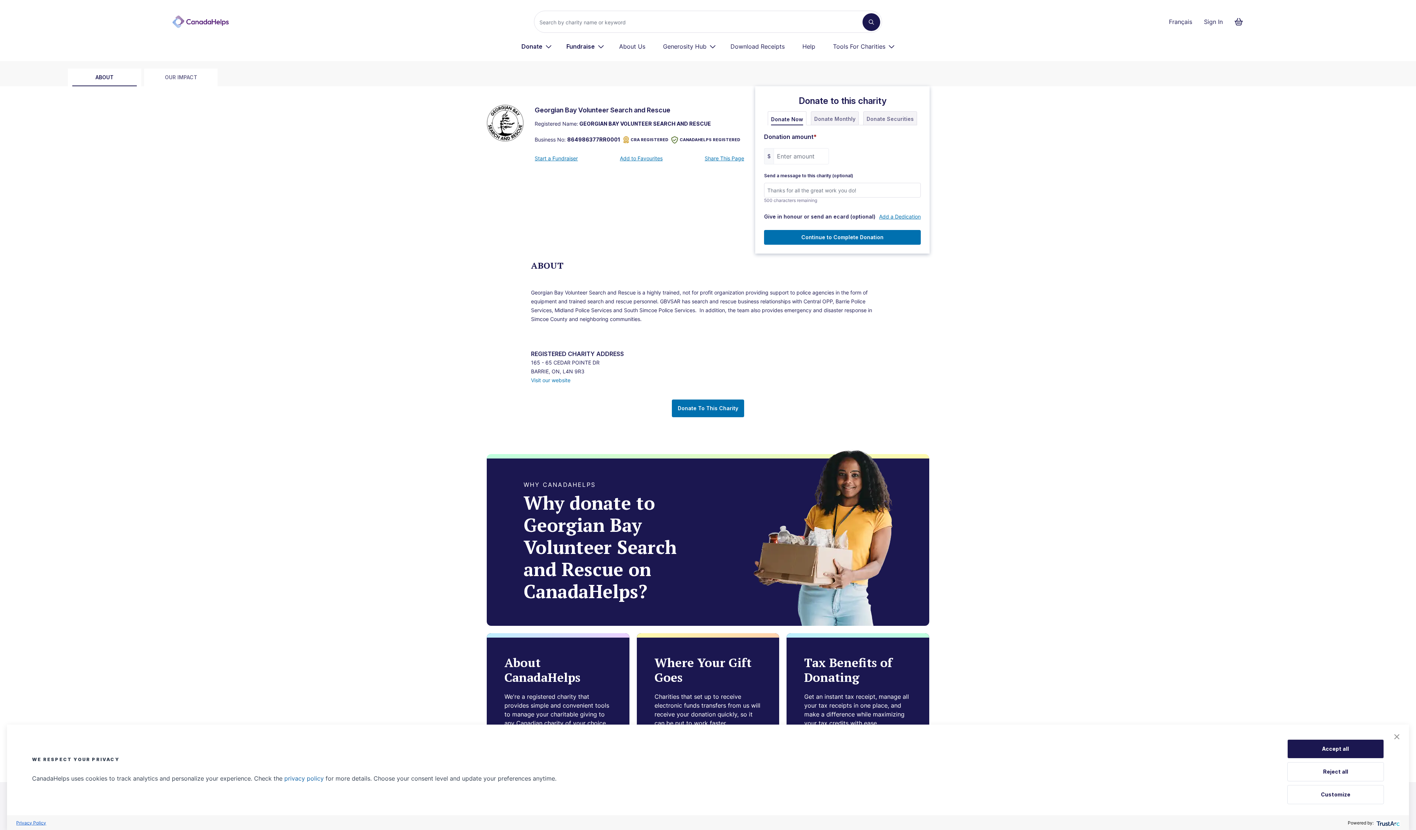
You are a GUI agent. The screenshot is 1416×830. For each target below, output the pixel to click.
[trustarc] (1387, 823)
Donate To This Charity (708, 408)
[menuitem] (536, 46)
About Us (632, 46)
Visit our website (550, 380)
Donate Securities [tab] (890, 119)
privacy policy (304, 778)
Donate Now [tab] (787, 119)
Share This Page (724, 158)
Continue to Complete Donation (842, 237)
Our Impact (181, 77)
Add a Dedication (900, 216)
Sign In (1213, 21)
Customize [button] (1335, 794)
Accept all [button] (1335, 749)
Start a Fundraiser (556, 158)
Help (808, 46)
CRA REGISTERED (649, 139)
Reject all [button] (1335, 771)
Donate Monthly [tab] (835, 119)
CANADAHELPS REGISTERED (710, 139)
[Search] (871, 22)
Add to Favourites (641, 158)
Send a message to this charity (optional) (808, 175)
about (105, 77)
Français (1180, 21)
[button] (1396, 736)
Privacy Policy (31, 823)
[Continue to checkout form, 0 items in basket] (1241, 22)
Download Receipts (757, 46)
